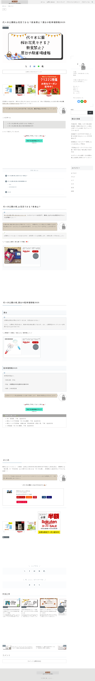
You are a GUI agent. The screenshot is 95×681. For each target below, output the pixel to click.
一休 (44, 497)
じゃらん (29, 497)
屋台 (10, 184)
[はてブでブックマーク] (34, 66)
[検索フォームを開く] (92, 2)
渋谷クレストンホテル (23, 490)
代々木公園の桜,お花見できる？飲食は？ (17, 175)
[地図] (30, 494)
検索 (72, 109)
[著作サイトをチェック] (29, 584)
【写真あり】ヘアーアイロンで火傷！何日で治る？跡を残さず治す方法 (81, 150)
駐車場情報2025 (12, 187)
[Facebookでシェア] (30, 66)
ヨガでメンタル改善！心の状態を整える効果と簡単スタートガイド (81, 156)
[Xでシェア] (26, 66)
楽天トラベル (20, 497)
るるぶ (49, 497)
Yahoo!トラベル (21, 502)
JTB (35, 497)
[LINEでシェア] (38, 66)
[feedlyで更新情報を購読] (34, 584)
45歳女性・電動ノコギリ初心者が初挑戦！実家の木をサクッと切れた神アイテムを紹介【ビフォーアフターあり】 (81, 127)
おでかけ (6, 537)
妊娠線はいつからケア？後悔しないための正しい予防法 (81, 143)
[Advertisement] (34, 14)
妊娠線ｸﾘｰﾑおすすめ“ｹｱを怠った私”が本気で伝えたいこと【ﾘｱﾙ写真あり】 (81, 136)
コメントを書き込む (34, 661)
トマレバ (25, 492)
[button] (42, 66)
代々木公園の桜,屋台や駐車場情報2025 (17, 181)
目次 (32, 170)
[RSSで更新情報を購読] (39, 584)
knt (39, 497)
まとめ (9, 192)
